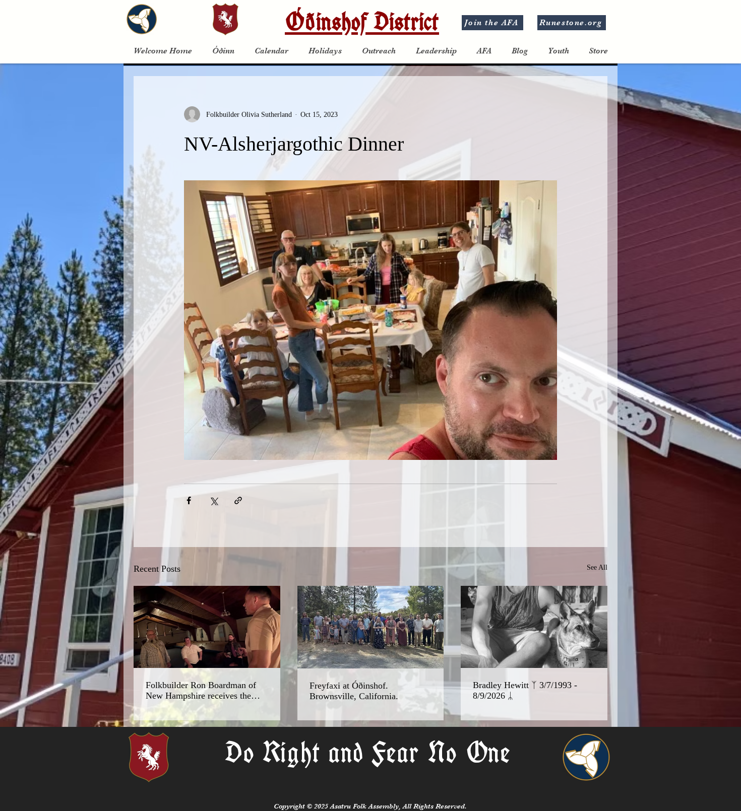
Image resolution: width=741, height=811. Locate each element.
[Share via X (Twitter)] (213, 500)
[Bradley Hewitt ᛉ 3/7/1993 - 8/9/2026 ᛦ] (534, 627)
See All (597, 567)
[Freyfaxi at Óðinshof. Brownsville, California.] (370, 627)
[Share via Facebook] (189, 500)
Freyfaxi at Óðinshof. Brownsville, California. (354, 691)
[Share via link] (238, 500)
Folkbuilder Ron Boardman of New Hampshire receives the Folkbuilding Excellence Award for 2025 (203, 690)
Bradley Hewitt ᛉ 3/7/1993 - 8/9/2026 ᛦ (525, 690)
